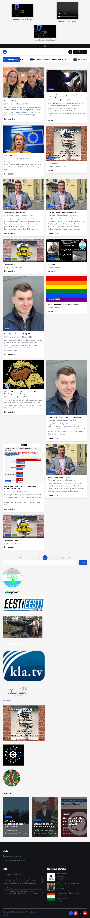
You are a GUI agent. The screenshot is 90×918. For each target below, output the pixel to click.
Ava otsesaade (80, 52)
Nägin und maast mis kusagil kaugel (57, 59)
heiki (51, 167)
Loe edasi (8, 119)
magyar (66, 817)
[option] (16, 817)
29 (51, 558)
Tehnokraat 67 (13, 826)
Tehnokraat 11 (53, 163)
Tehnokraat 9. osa (11, 540)
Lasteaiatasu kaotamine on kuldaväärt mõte (64, 417)
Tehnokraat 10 (9, 264)
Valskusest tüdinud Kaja (13, 155)
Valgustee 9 (52, 264)
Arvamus (8, 95)
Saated (58, 158)
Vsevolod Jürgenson (13, 215)
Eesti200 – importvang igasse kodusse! (62, 212)
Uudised (51, 89)
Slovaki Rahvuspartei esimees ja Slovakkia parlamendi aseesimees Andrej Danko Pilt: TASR (21, 892)
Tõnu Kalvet (11, 104)
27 (39, 558)
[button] (82, 793)
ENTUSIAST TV (8, 700)
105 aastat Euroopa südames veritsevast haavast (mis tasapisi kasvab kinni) (22, 393)
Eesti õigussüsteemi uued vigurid (17, 334)
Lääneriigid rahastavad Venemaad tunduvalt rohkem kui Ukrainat (21, 487)
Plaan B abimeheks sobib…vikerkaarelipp (64, 304)
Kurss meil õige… (11, 101)
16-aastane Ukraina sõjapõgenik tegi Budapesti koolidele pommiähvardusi (66, 96)
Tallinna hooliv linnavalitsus (15, 212)
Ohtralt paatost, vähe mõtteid (59, 477)
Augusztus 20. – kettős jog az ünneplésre (71, 823)
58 (63, 558)
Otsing (83, 563)
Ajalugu (8, 875)
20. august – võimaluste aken (43, 825)
